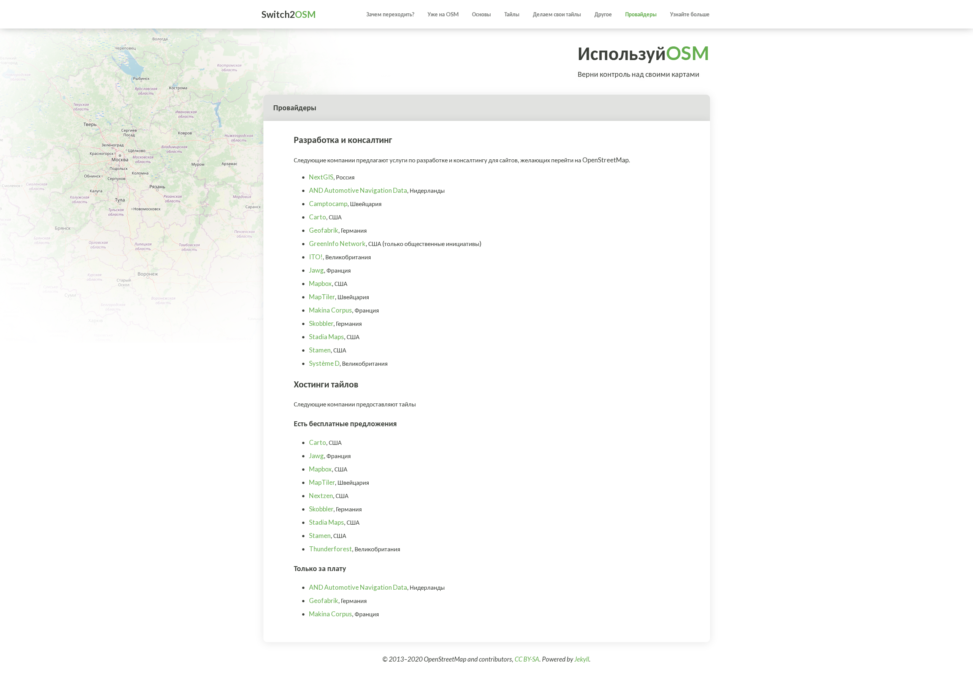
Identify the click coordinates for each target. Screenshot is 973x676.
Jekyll (581, 659)
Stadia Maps (326, 337)
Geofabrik (323, 230)
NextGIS (321, 177)
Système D (324, 363)
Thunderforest (330, 549)
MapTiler (322, 297)
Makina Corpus (330, 310)
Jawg (316, 270)
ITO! (316, 257)
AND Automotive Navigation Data (358, 190)
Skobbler (321, 323)
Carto (317, 217)
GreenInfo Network (337, 244)
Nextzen (321, 496)
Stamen (320, 350)
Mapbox (320, 283)
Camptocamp (328, 204)
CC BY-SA (527, 659)
